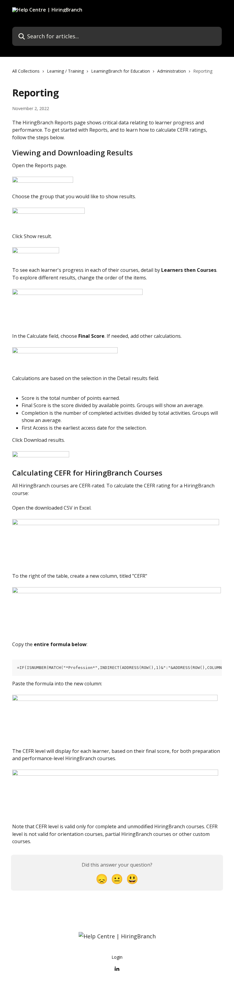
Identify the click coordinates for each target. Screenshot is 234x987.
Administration (171, 71)
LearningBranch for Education (120, 71)
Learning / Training (65, 71)
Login (117, 957)
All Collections (26, 71)
